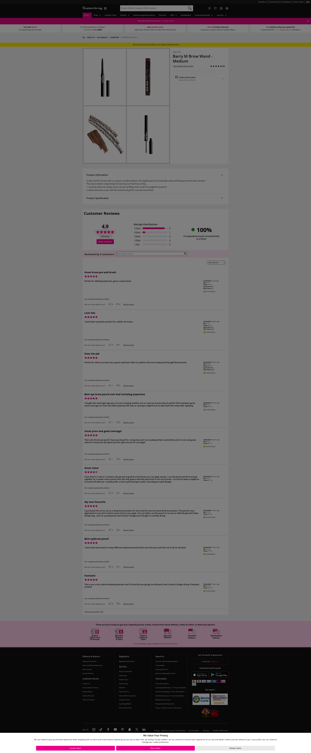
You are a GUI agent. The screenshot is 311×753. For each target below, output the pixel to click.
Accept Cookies (75, 748)
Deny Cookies (155, 748)
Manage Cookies (235, 748)
